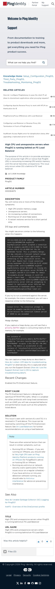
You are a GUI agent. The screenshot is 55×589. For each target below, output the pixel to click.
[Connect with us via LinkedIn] (21, 583)
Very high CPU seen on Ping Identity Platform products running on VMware (28, 457)
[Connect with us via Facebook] (25, 583)
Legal (9, 575)
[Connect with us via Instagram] (39, 583)
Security (27, 575)
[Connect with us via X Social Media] (17, 583)
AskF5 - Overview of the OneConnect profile (25, 507)
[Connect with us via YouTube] (28, 583)
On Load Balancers (24, 427)
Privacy (17, 575)
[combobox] (23, 62)
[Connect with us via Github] (32, 583)
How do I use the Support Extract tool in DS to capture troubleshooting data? (25, 370)
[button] (43, 62)
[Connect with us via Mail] (36, 583)
